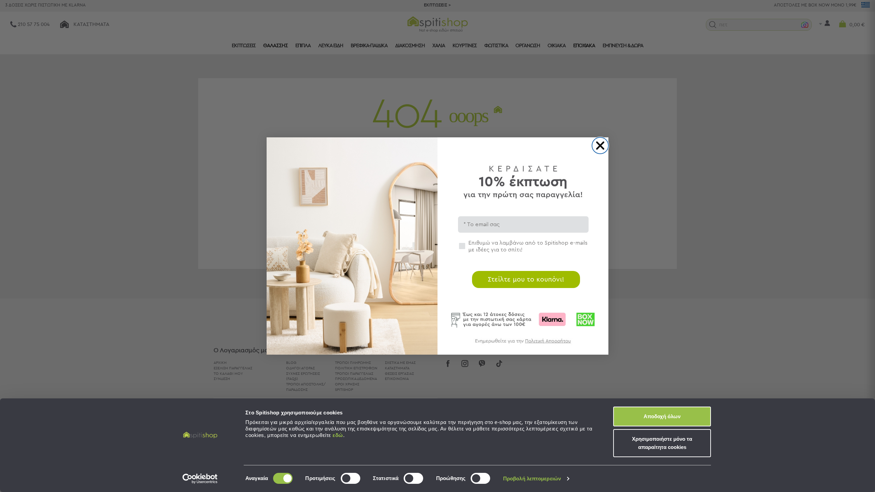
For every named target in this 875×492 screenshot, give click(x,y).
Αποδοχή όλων (662, 416)
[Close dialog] (600, 145)
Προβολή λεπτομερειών (532, 478)
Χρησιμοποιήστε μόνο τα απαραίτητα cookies (662, 443)
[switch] (350, 478)
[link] (523, 344)
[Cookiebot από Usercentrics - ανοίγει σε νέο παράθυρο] (200, 479)
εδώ (338, 435)
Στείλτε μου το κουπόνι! (526, 279)
